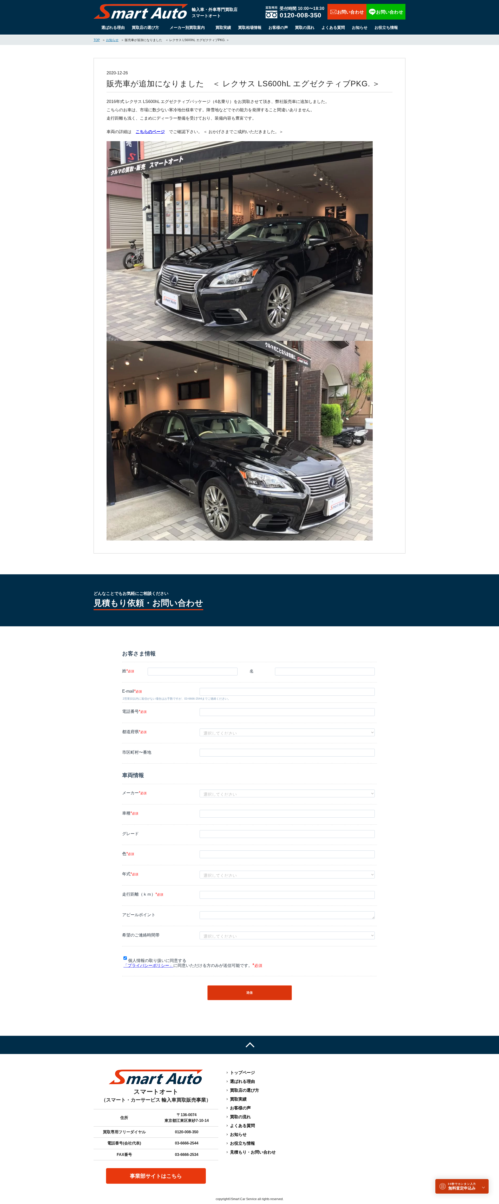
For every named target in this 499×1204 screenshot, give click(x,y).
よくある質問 (333, 27)
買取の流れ (304, 27)
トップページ (242, 1072)
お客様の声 (278, 27)
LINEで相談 (385, 11)
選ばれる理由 (113, 27)
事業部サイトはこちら (156, 1176)
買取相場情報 (249, 27)
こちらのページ (150, 131)
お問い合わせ (346, 11)
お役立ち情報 (386, 27)
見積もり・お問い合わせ (253, 1152)
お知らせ (359, 27)
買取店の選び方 (145, 27)
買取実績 (223, 27)
